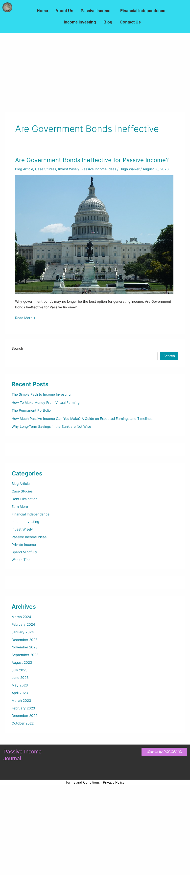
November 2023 (25, 647)
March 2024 (21, 617)
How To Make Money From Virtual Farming (45, 403)
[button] (97, 11)
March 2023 (21, 701)
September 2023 (25, 655)
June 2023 (20, 678)
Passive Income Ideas (98, 169)
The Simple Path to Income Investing (41, 394)
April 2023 (20, 693)
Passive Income (95, 11)
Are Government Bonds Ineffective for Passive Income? (92, 160)
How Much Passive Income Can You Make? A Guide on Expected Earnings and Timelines (82, 419)
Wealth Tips (21, 560)
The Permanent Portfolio (31, 410)
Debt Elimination (24, 499)
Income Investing (80, 22)
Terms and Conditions (83, 782)
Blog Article (24, 169)
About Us (64, 11)
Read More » (25, 317)
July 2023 (19, 670)
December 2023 (25, 640)
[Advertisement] (95, 70)
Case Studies (45, 169)
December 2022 (24, 716)
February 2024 (23, 624)
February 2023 (23, 708)
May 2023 (20, 685)
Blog (107, 22)
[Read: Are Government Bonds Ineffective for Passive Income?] (94, 234)
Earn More (20, 507)
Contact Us (130, 22)
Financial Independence (142, 11)
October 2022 (23, 723)
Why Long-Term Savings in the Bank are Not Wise (51, 426)
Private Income (24, 545)
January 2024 (23, 632)
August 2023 (22, 662)
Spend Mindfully (24, 552)
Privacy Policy (113, 782)
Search (17, 348)
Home (42, 11)
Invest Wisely (68, 169)
